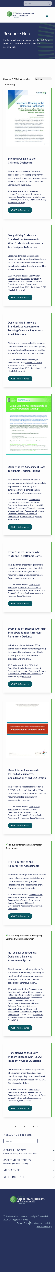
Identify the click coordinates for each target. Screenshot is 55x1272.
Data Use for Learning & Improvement (24, 992)
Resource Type (14, 1176)
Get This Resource (20, 210)
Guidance (26, 197)
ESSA (31, 584)
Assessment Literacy (30, 1003)
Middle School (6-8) (16, 202)
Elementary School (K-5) (18, 199)
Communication (35, 894)
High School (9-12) (38, 199)
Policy (36, 584)
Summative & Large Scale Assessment (24, 593)
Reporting (35, 194)
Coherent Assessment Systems (30, 511)
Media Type (11, 1170)
